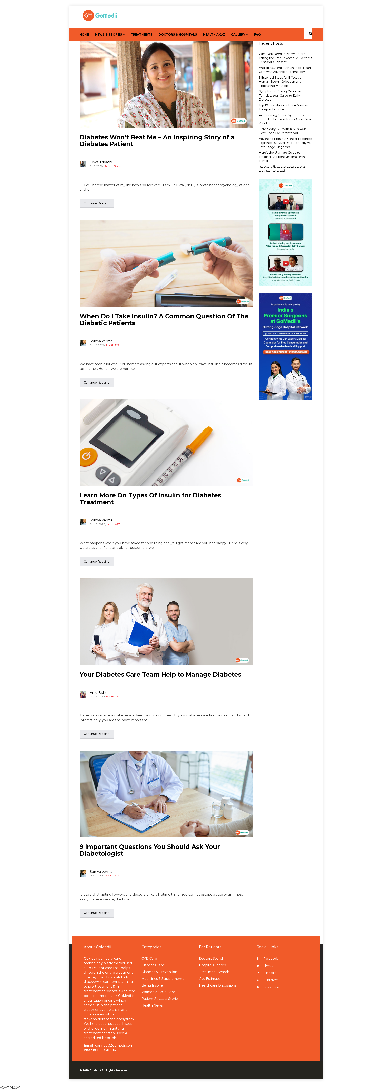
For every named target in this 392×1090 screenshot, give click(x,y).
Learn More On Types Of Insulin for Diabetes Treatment (150, 499)
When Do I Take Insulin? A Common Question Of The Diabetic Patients (164, 320)
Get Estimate (209, 979)
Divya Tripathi (101, 162)
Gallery (238, 34)
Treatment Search (214, 972)
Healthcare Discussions (217, 985)
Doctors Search (211, 958)
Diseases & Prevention (159, 972)
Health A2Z (112, 345)
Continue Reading (97, 203)
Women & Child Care (158, 992)
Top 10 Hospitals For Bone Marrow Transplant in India (283, 107)
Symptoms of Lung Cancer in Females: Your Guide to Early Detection (280, 95)
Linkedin (270, 973)
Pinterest (271, 980)
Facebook (271, 958)
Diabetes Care (152, 965)
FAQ (257, 34)
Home (84, 34)
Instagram (271, 987)
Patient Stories (112, 166)
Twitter (270, 966)
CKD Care (149, 958)
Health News (152, 1005)
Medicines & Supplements (162, 979)
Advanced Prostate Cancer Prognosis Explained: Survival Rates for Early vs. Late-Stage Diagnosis (285, 143)
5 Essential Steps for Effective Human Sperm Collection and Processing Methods (280, 82)
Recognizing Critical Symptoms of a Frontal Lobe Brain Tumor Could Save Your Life (285, 119)
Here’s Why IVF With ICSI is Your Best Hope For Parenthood (282, 131)
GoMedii (95, 1070)
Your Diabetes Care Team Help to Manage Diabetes (160, 674)
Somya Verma (101, 341)
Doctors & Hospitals (178, 34)
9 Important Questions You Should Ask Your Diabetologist (150, 850)
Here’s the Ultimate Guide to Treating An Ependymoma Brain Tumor (282, 157)
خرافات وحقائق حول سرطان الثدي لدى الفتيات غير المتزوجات (282, 168)
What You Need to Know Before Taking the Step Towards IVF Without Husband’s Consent (285, 58)
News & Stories (108, 34)
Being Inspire (152, 985)
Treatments (142, 34)
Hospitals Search (212, 965)
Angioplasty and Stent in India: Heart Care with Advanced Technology (285, 70)
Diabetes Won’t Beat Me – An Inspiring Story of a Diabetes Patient (157, 140)
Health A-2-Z (214, 34)
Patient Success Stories (160, 999)
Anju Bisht (98, 693)
